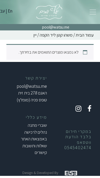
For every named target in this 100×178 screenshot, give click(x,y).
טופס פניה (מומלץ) (32, 100)
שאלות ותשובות (34, 146)
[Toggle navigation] (93, 12)
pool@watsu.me (55, 27)
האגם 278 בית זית (32, 93)
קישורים (41, 152)
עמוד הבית (85, 35)
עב (2, 11)
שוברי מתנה (37, 125)
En (10, 11)
